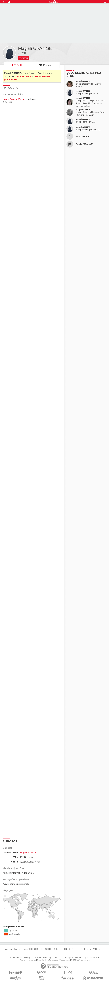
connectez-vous (23, 76)
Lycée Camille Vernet (14, 99)
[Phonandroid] (93, 978)
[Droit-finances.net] (93, 972)
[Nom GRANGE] (69, 136)
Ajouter (25, 58)
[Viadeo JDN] (41, 978)
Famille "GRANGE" (84, 144)
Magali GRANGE (83, 81)
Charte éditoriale (36, 958)
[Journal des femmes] (16, 972)
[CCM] (41, 972)
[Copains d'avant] (16, 978)
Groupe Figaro (64, 960)
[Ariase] (67, 977)
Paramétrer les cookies (28, 960)
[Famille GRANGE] (69, 144)
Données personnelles (94, 958)
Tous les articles (63, 958)
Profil (19, 65)
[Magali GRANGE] (9, 52)
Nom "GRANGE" (83, 136)
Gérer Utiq (40, 960)
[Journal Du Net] (67, 972)
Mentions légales (52, 960)
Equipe (26, 958)
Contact (54, 958)
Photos (47, 65)
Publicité (46, 958)
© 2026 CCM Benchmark (80, 960)
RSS (71, 958)
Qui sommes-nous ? (15, 958)
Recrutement (79, 958)
